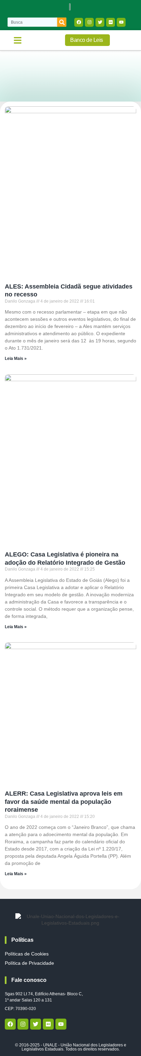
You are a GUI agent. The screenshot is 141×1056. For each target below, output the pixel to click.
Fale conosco (29, 980)
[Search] (61, 22)
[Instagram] (89, 22)
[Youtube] (121, 22)
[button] (17, 40)
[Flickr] (110, 22)
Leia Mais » (16, 358)
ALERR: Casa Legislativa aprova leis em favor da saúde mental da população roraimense (64, 801)
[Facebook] (78, 22)
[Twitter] (99, 22)
